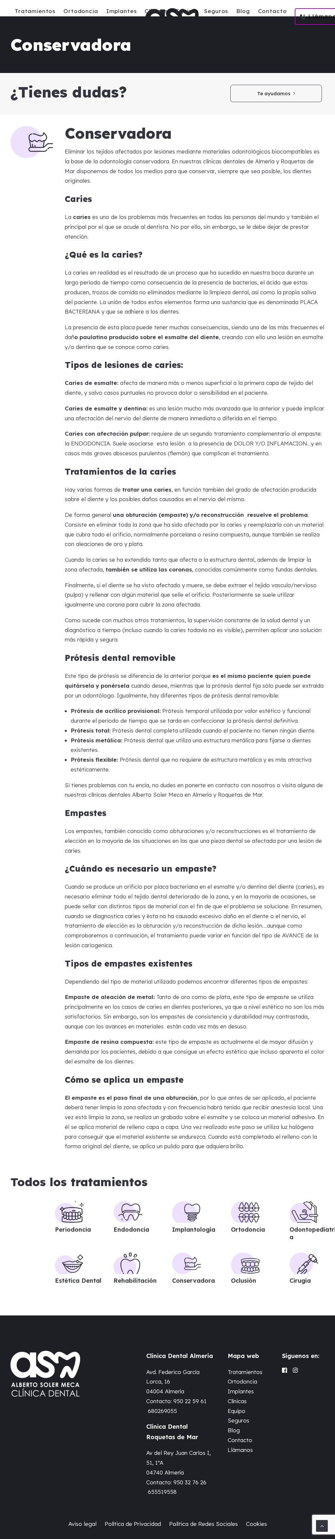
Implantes (121, 11)
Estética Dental (78, 1280)
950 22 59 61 (189, 1401)
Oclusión (243, 1280)
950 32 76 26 (189, 1482)
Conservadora (193, 1280)
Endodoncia (131, 1229)
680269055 (162, 1410)
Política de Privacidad (133, 1523)
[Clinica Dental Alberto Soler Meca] (172, 25)
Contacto (272, 11)
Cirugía (300, 1280)
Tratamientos (35, 11)
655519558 (162, 1491)
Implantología (193, 1229)
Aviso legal (82, 1523)
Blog (243, 11)
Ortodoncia (80, 11)
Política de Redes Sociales (203, 1523)
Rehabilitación (135, 1280)
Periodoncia (73, 1229)
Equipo (186, 11)
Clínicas (156, 11)
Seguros (216, 11)
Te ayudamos (274, 93)
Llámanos (240, 1449)
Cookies (256, 1523)
